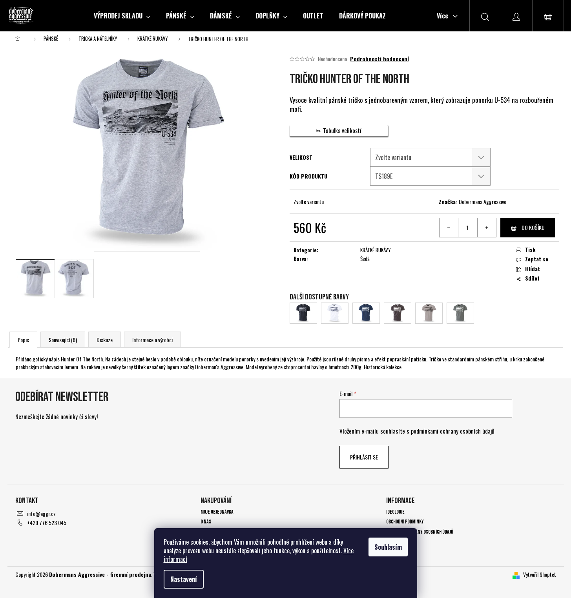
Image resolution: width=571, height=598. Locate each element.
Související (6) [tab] (63, 339)
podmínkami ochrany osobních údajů (452, 431)
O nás (206, 522)
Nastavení (183, 579)
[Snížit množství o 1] (449, 227)
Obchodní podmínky (405, 522)
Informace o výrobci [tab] (152, 339)
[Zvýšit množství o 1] (486, 227)
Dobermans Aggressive (482, 201)
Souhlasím (388, 547)
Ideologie (395, 512)
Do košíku (533, 227)
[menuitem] (122, 15)
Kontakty (396, 542)
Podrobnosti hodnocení (379, 59)
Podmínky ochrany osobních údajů (419, 532)
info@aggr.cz (41, 513)
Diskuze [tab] (105, 339)
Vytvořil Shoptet (539, 574)
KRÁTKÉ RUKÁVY (375, 250)
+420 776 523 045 (46, 522)
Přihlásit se (364, 457)
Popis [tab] (23, 339)
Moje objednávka (217, 512)
